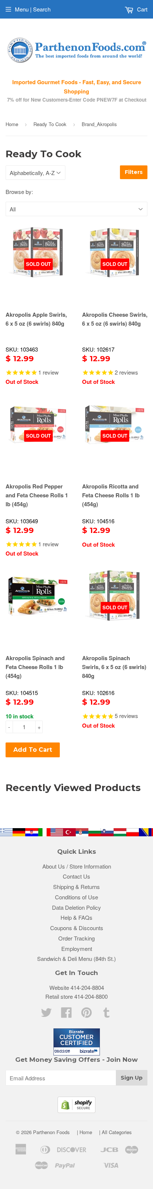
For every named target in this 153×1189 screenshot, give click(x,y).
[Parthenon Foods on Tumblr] (106, 1014)
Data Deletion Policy (76, 907)
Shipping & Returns (76, 886)
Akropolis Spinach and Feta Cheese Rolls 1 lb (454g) (35, 667)
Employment (76, 948)
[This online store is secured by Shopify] (76, 1110)
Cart (141, 9)
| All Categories (115, 1132)
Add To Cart (32, 749)
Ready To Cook (49, 124)
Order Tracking (76, 938)
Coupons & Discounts (76, 928)
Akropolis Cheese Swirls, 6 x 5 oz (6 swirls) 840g (114, 318)
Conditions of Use (76, 897)
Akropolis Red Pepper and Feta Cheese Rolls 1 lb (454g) (37, 495)
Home (12, 124)
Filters (134, 172)
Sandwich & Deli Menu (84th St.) (76, 958)
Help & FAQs (76, 917)
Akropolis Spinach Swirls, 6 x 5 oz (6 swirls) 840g (114, 667)
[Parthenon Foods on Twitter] (46, 1014)
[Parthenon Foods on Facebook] (66, 1014)
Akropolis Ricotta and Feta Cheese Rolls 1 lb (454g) (111, 495)
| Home (84, 1132)
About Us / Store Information (76, 866)
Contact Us (76, 876)
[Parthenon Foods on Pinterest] (86, 1014)
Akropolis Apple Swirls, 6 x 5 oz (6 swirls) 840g (36, 318)
